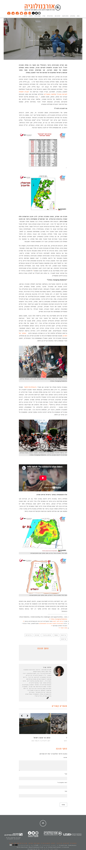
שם (66, 774)
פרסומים (31, 16)
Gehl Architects (30, 387)
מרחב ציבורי (46, 635)
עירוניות (29, 635)
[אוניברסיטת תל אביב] (36, 14)
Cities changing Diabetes (59, 619)
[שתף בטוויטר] (41, 656)
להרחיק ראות (57, 16)
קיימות (63, 639)
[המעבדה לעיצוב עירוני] (29, 14)
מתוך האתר (63, 628)
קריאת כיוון (72, 16)
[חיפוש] (26, 13)
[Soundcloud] (13, 13)
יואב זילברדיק (46, 740)
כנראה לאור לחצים (57, 621)
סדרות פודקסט (65, 16)
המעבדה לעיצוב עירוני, (66, 843)
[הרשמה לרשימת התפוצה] (21, 13)
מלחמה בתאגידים (50, 94)
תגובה (65, 757)
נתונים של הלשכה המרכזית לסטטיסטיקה (51, 623)
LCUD (36, 845)
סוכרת (37, 635)
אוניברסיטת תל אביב (18, 843)
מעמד (56, 635)
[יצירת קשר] (17, 13)
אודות (78, 16)
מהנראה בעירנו (38, 16)
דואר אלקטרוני (62, 782)
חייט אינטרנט (34, 849)
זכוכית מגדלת (50, 16)
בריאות (63, 635)
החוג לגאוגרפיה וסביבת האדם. (41, 843)
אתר (66, 791)
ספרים (44, 16)
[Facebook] (9, 13)
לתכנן (32, 40)
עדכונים (25, 16)
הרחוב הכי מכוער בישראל (42, 738)
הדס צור (53, 40)
